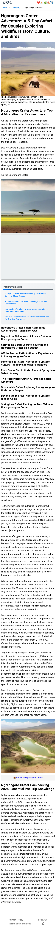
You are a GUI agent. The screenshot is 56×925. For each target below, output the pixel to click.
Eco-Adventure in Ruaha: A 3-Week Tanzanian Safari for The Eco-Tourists (27, 318)
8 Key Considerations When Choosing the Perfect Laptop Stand (26, 302)
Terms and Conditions (20, 923)
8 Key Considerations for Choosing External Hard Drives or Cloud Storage (25, 295)
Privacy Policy (16, 919)
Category (16, 8)
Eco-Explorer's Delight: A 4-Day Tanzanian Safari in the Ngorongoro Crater (26, 310)
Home (4, 8)
